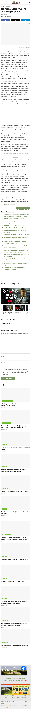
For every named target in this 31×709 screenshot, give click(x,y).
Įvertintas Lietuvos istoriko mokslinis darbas (12, 581)
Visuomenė (8, 678)
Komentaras (4, 338)
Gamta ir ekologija (7, 401)
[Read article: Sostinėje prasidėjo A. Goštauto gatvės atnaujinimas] (15, 636)
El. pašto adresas (6, 362)
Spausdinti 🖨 (23, 209)
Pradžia (2, 6)
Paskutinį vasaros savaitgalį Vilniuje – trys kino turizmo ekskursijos (15, 512)
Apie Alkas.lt (25, 705)
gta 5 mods (13, 697)
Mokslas (23, 678)
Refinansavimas (15, 696)
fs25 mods (8, 696)
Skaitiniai (6, 680)
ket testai (4, 696)
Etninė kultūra (6, 534)
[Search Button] (29, 2)
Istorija (4, 556)
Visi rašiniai (17, 680)
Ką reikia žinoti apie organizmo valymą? (14, 218)
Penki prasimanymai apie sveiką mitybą (14, 228)
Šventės (4, 444)
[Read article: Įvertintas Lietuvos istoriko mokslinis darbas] (15, 572)
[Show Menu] (1, 2)
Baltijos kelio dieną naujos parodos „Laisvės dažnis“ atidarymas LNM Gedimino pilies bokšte (15, 560)
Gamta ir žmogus (8, 6)
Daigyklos (7, 697)
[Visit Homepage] (15, 2)
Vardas (3, 356)
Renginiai (11, 705)
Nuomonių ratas (16, 677)
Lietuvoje (4, 642)
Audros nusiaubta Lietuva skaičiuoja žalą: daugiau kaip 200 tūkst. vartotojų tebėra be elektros (14, 426)
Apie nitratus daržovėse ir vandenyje (14, 225)
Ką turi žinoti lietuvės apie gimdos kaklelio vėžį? (17, 234)
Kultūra (4, 466)
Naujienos (9, 677)
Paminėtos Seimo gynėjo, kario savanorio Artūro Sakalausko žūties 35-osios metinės (14, 602)
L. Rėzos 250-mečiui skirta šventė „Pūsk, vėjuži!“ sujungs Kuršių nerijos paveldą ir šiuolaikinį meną (14, 538)
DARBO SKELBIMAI (21, 697)
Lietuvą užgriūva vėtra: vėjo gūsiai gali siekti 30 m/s (14, 491)
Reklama (16, 705)
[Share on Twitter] (15, 20)
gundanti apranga (10, 205)
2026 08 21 (4, 627)
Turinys (20, 705)
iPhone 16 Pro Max (24, 696)
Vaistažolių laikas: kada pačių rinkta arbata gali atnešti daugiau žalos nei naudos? (15, 404)
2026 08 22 (4, 493)
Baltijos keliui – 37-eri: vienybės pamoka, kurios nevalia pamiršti (15, 448)
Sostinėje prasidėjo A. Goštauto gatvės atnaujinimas (15, 645)
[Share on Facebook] (5, 20)
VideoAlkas (11, 680)
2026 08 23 (4, 407)
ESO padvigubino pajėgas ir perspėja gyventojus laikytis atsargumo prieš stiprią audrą (14, 624)
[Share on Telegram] (25, 20)
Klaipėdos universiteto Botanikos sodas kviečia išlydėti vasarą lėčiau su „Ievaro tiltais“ (13, 470)
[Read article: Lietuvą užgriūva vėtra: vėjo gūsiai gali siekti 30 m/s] (15, 482)
